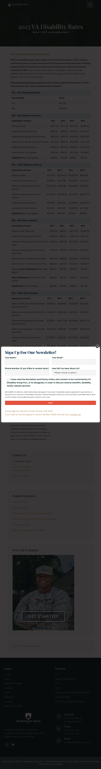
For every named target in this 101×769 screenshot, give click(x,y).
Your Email (58, 357)
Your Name (11, 357)
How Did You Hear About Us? (66, 368)
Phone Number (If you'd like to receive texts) (27, 368)
